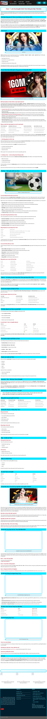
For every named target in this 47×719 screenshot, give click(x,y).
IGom (2, 698)
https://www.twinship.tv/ (6, 561)
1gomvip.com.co (13, 649)
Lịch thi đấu (29, 3)
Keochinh (27, 1)
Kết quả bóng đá (13, 3)
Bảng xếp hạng (22, 3)
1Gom (11, 1)
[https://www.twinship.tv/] (4, 3)
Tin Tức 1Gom (21, 1)
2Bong (15, 1)
